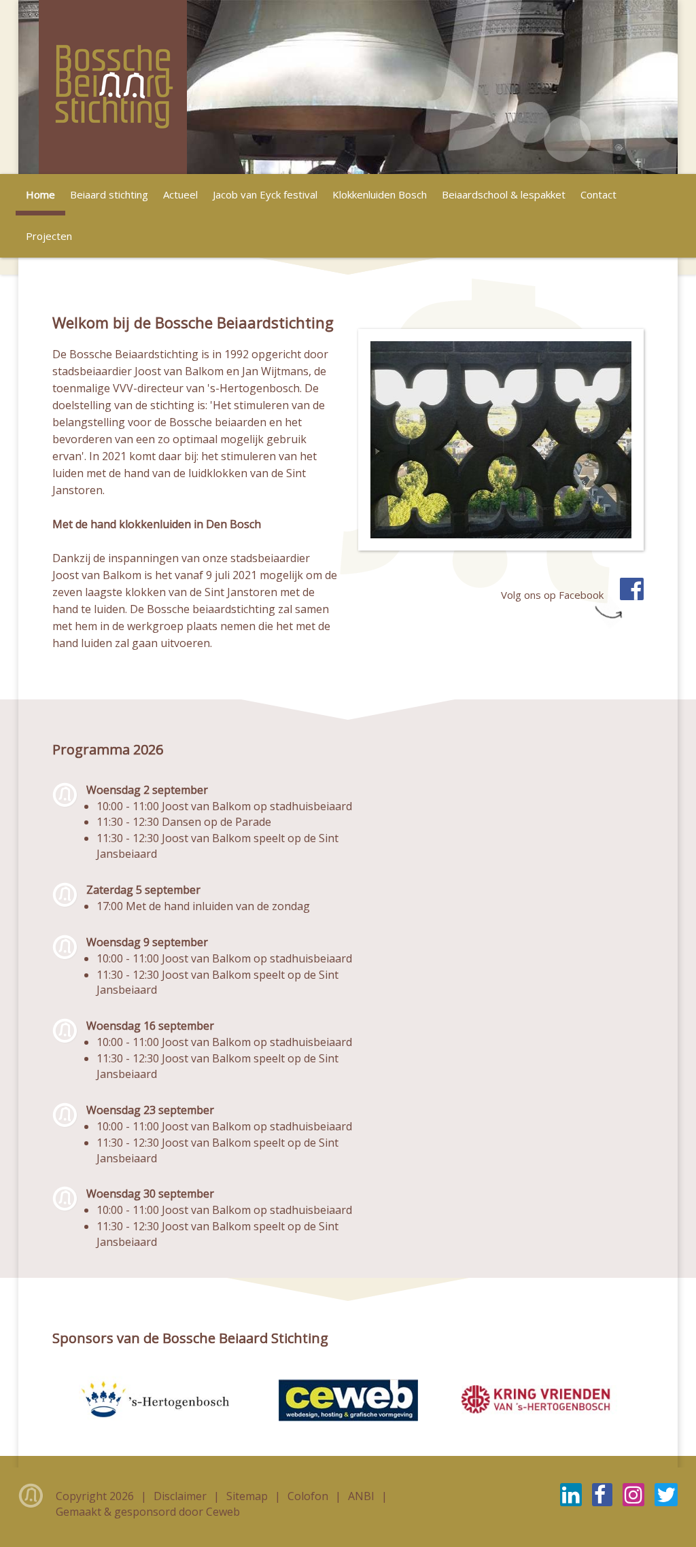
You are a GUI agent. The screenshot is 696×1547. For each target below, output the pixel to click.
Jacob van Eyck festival (265, 194)
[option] (348, 87)
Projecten (49, 236)
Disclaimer (181, 1496)
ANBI (362, 1496)
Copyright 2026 (96, 1496)
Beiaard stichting (109, 194)
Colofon (309, 1496)
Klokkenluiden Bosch (379, 194)
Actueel (180, 194)
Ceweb (223, 1511)
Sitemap (248, 1496)
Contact (598, 194)
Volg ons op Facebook (553, 595)
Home (40, 194)
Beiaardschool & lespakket (504, 194)
